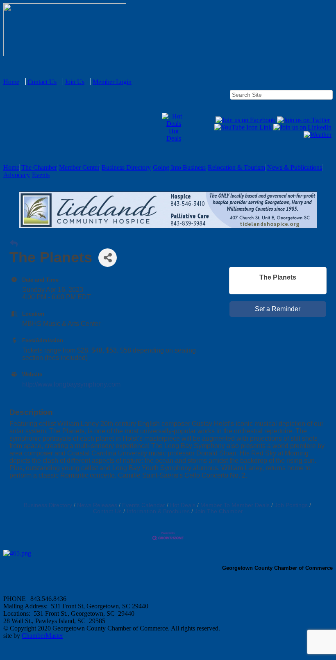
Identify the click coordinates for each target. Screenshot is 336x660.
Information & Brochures (158, 511)
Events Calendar (143, 505)
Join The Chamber (219, 511)
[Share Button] (107, 257)
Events (41, 174)
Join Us (74, 81)
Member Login (112, 81)
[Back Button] (14, 243)
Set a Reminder (277, 308)
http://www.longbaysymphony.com (71, 384)
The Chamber (39, 167)
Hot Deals (173, 134)
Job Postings (291, 505)
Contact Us (42, 81)
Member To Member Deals (235, 505)
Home (11, 81)
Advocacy (16, 174)
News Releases (97, 505)
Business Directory (126, 167)
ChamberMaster (42, 635)
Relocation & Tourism (236, 167)
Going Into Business (179, 167)
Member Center (79, 167)
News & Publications (294, 167)
